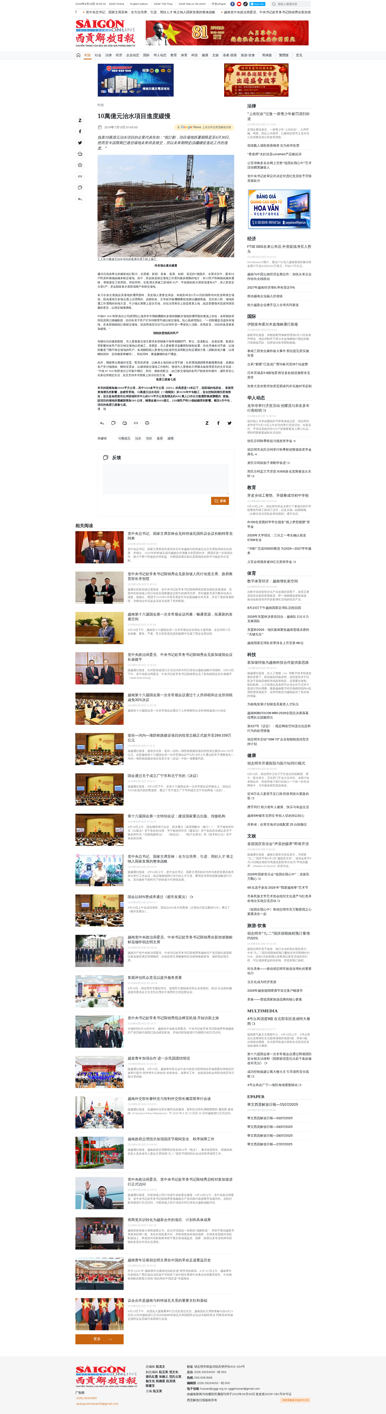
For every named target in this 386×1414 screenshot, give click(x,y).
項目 (149, 438)
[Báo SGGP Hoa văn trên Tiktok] (245, 4)
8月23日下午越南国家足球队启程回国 (274, 608)
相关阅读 (84, 525)
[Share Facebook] (80, 131)
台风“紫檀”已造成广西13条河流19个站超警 (277, 364)
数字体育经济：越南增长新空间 (272, 581)
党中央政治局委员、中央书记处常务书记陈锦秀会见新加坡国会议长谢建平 (180, 657)
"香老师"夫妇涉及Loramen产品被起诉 (274, 154)
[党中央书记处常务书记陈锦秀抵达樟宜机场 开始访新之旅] (99, 1032)
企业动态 (132, 55)
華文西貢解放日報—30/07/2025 (270, 1118)
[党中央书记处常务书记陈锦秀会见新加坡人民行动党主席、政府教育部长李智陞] (99, 588)
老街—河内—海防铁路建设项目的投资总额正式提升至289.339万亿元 (179, 737)
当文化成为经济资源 (261, 982)
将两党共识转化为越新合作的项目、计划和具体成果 (169, 1220)
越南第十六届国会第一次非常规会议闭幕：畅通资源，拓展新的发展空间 (180, 616)
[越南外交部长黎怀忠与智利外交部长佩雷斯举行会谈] (99, 1112)
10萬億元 (124, 438)
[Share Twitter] (80, 142)
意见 (299, 55)
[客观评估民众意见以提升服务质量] (99, 991)
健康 (205, 55)
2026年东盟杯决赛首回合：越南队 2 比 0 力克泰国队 (278, 619)
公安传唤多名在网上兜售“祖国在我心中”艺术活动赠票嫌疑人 (279, 165)
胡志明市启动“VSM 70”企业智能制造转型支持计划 (278, 741)
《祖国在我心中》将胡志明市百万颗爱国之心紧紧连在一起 (279, 912)
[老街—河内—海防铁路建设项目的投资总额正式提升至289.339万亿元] (99, 749)
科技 (194, 55)
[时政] (80, 199)
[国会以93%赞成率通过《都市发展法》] (99, 910)
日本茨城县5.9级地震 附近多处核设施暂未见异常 (278, 375)
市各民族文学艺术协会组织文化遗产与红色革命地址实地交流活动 (279, 898)
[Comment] (80, 187)
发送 (223, 501)
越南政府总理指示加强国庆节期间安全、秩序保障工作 (171, 1139)
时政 (87, 55)
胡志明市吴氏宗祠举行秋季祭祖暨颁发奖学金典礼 (279, 452)
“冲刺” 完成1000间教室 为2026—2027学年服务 (279, 551)
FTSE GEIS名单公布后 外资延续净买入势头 (279, 248)
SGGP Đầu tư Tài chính (192, 3)
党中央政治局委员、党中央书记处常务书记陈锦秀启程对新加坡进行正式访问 (180, 1181)
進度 (160, 438)
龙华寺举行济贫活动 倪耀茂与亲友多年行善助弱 (278, 407)
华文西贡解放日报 (105, 32)
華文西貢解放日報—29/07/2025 (270, 1127)
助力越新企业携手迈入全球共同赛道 (273, 305)
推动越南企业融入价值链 (265, 296)
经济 (119, 55)
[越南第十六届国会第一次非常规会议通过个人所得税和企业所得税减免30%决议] (99, 709)
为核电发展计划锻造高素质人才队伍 (273, 704)
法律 (108, 55)
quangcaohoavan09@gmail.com (97, 1404)
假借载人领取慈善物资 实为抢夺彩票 (273, 145)
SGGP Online (116, 3)
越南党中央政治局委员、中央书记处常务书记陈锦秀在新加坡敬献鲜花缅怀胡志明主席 (197, 12)
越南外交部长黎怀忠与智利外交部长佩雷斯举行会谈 (169, 1098)
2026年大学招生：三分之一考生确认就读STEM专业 (276, 537)
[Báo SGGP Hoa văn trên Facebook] (232, 4)
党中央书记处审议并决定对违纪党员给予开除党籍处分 (279, 178)
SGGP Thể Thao (163, 3)
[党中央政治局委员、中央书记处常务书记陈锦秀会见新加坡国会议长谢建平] (99, 668)
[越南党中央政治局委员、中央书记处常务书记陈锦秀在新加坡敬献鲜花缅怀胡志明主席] (99, 951)
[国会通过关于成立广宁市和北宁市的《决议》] (99, 789)
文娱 (215, 55)
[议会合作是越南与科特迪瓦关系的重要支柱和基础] (99, 1314)
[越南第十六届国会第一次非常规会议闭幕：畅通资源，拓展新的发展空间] (99, 628)
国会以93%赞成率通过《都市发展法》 (159, 897)
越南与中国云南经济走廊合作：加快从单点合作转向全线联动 (279, 276)
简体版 (267, 55)
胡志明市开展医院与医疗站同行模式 (276, 763)
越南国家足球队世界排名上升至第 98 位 (275, 643)
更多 (97, 1339)
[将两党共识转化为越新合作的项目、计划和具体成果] (99, 1233)
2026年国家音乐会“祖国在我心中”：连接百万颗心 (278, 876)
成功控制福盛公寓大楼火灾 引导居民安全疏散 (278, 1074)
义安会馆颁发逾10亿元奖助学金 (270, 562)
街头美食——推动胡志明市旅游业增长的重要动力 (279, 971)
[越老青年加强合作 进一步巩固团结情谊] (99, 1072)
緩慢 (171, 438)
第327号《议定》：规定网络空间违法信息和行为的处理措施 (279, 728)
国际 (146, 55)
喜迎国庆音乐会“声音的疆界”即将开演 (278, 844)
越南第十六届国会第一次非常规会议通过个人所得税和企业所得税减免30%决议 (180, 697)
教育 (173, 55)
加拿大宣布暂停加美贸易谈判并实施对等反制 (279, 386)
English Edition (139, 3)
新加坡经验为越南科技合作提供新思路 (278, 662)
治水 (138, 438)
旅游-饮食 (248, 55)
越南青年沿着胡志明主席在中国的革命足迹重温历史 (169, 1260)
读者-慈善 (230, 55)
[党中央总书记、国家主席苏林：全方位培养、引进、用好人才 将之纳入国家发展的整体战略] (99, 870)
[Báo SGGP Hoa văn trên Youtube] (239, 4)
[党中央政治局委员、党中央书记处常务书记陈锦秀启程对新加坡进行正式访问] (99, 1193)
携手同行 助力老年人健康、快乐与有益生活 (278, 807)
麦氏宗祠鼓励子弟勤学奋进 (266, 463)
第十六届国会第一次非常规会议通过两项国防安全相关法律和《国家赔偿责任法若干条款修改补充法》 (279, 1058)
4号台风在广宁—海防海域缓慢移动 (272, 1085)
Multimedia (262, 1011)
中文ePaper (219, 3)
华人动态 (160, 55)
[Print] (80, 165)
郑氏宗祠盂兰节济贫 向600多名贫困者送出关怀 (279, 474)
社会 (98, 55)
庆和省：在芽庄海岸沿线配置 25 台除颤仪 (277, 824)
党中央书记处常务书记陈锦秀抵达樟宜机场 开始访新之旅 (307, 12)
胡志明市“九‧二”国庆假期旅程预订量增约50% (278, 935)
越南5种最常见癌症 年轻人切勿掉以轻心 (275, 816)
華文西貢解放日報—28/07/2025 (270, 1135)
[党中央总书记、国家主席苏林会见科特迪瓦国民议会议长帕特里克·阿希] (99, 547)
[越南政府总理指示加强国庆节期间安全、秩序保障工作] (99, 1153)
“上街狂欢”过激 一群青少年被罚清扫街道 (278, 116)
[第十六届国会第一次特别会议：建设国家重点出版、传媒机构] (99, 830)
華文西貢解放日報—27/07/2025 (269, 1144)
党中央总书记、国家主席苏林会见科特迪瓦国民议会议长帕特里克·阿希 (181, 535)
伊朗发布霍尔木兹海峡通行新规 (272, 324)
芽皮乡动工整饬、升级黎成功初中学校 (278, 495)
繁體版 (284, 55)
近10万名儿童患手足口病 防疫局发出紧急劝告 (278, 796)
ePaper (256, 1096)
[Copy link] (80, 176)
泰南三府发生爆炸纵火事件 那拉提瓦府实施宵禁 (278, 353)
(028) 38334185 (86, 1398)
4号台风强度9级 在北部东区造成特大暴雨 (278, 1021)
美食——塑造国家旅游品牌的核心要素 (274, 999)
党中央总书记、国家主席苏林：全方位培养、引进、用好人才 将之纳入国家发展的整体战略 (180, 858)
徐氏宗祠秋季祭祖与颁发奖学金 (270, 441)
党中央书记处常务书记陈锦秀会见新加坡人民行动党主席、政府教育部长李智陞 (180, 576)
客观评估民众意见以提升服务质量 (155, 977)
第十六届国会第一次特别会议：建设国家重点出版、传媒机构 (176, 816)
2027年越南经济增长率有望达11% (271, 287)
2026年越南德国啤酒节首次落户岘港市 (275, 990)
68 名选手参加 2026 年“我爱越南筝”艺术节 (277, 887)
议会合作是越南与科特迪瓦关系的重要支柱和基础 (167, 1300)
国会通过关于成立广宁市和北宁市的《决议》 (164, 776)
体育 (184, 55)
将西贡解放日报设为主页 (295, 1400)
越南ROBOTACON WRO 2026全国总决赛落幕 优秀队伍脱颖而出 (278, 715)
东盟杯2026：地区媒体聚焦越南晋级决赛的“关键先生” (278, 632)
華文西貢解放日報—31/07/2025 (272, 1104)
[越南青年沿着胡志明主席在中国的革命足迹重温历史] (99, 1274)
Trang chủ (78, 55)
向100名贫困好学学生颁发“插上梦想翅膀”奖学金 (278, 524)
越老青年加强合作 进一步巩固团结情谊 (159, 1058)
